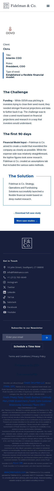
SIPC (13, 386)
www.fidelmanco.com (14, 472)
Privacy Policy (39, 356)
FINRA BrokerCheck (18, 401)
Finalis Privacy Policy (13, 397)
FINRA (6, 386)
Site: (27, 374)
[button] (48, 5)
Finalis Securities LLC (34, 382)
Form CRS (18, 463)
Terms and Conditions (19, 356)
